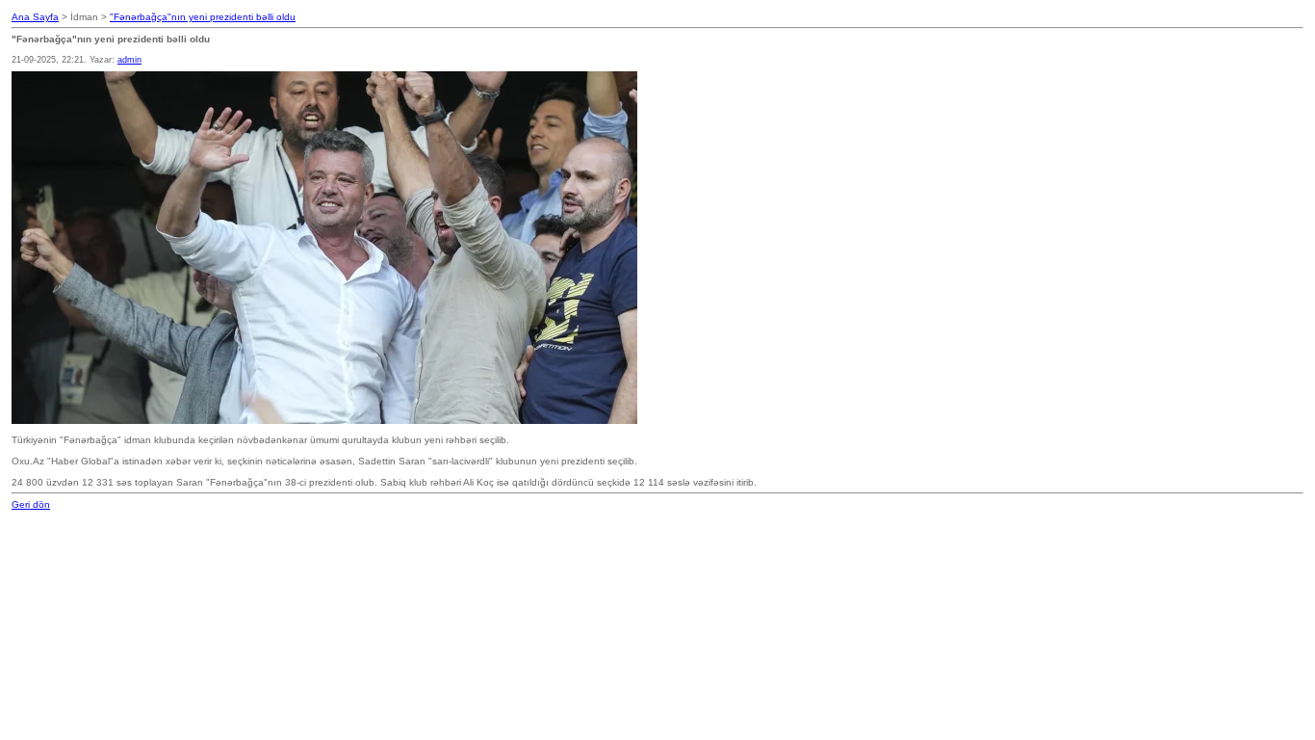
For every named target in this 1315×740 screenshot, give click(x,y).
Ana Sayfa (35, 17)
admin (129, 60)
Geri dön (31, 504)
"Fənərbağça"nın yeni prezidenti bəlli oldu (203, 17)
